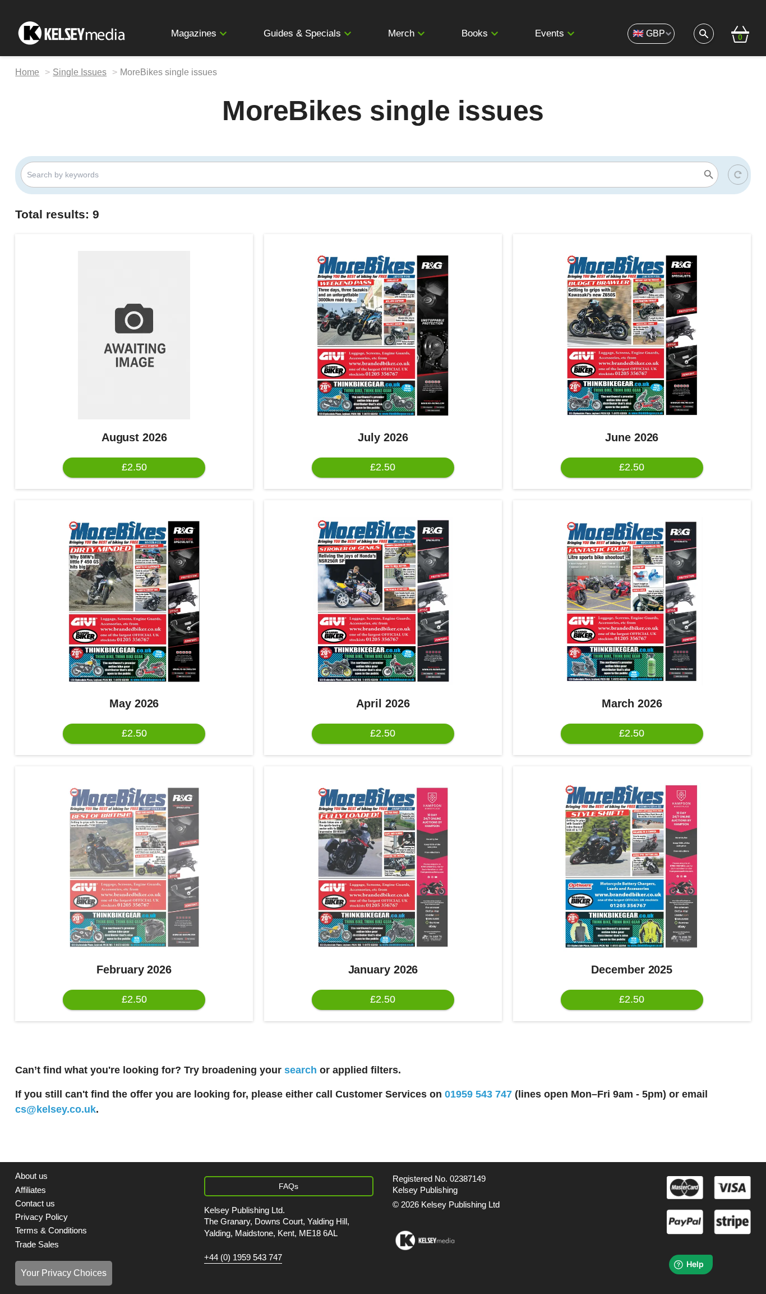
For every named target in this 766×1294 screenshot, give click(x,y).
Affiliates (30, 1190)
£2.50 (134, 467)
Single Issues (80, 72)
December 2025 (631, 969)
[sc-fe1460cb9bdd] (425, 1240)
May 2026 (134, 703)
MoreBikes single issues (168, 72)
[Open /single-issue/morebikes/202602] (134, 867)
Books (475, 33)
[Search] (709, 174)
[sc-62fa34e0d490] (73, 33)
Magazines (193, 33)
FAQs (288, 1186)
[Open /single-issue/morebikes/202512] (632, 867)
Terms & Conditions (51, 1230)
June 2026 (631, 437)
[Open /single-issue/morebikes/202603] (632, 601)
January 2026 (383, 969)
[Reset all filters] (738, 174)
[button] (223, 33)
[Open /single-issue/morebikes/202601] (383, 867)
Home (27, 72)
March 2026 (632, 703)
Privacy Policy (41, 1217)
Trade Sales (37, 1244)
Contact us (35, 1203)
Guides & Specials (302, 33)
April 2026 (382, 703)
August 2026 (134, 437)
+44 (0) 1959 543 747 (243, 1257)
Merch (401, 33)
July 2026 (383, 437)
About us (31, 1176)
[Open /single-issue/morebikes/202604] (383, 601)
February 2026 (134, 969)
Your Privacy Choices (64, 1273)
